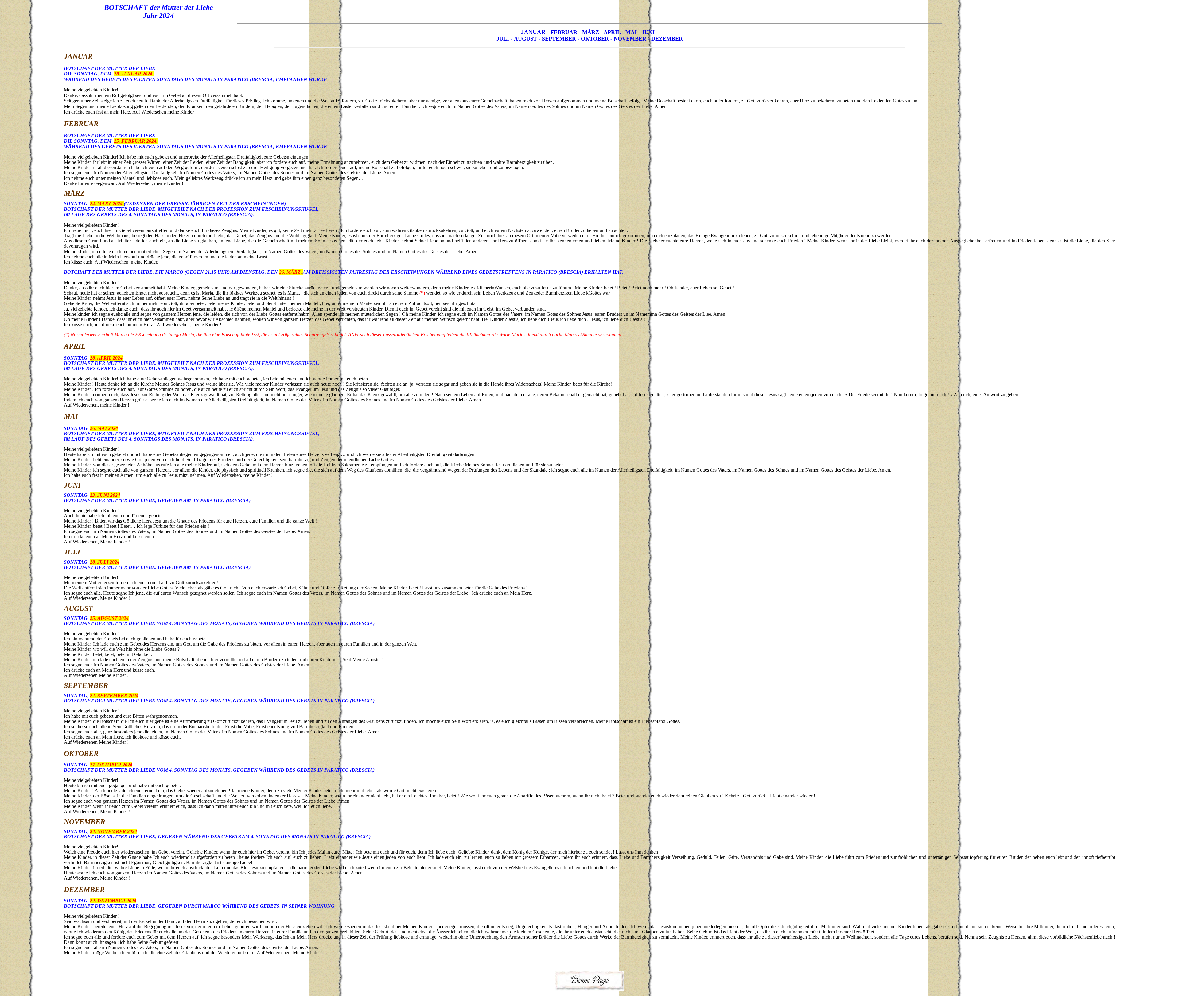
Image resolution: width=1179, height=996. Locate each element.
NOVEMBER (629, 39)
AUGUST (525, 39)
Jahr (151, 16)
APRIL (611, 32)
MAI (631, 32)
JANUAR (533, 32)
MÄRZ (590, 32)
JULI (502, 39)
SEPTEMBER (560, 39)
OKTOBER (595, 39)
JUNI (648, 32)
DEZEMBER (667, 39)
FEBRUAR (564, 32)
